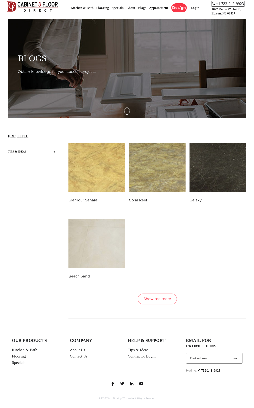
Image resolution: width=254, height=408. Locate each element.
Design (179, 8)
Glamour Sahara (82, 200)
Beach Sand (79, 276)
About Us (77, 350)
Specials (118, 8)
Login (195, 8)
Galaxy (196, 200)
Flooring (102, 8)
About (130, 8)
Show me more (157, 299)
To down (127, 111)
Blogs (142, 8)
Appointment (158, 8)
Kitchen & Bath (82, 8)
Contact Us (79, 356)
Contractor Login (142, 356)
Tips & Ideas (17, 151)
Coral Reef (138, 200)
